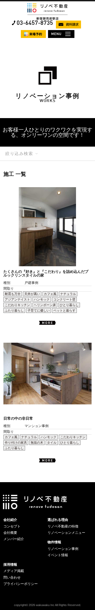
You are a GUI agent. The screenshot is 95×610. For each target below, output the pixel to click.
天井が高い (32, 294)
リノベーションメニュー (66, 532)
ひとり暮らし (69, 305)
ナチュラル (68, 294)
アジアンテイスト (17, 299)
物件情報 (54, 542)
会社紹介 (10, 519)
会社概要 (10, 532)
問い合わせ (12, 577)
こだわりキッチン (17, 305)
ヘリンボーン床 (45, 305)
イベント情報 (58, 555)
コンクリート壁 (64, 299)
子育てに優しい (38, 310)
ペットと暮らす (64, 310)
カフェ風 (50, 294)
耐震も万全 (13, 294)
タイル (51, 442)
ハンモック (42, 299)
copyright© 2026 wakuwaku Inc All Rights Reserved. (47, 605)
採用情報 (10, 564)
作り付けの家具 (16, 442)
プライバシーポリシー (20, 583)
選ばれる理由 (58, 519)
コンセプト (12, 526)
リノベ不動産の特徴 (63, 526)
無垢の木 (37, 442)
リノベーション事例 (63, 548)
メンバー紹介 (13, 539)
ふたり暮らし (14, 310)
